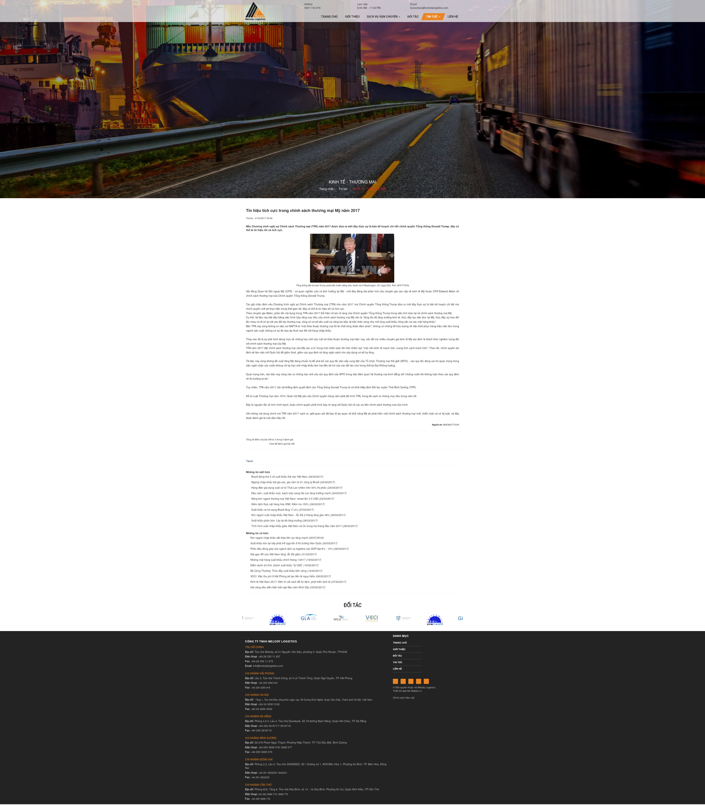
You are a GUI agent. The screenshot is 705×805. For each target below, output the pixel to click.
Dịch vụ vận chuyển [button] (382, 16)
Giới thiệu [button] (352, 16)
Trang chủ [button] (329, 16)
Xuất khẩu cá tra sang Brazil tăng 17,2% (274, 509)
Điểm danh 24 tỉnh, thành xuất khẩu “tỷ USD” (276, 565)
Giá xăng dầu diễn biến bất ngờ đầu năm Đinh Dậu (280, 587)
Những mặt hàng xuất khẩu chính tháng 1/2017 (278, 559)
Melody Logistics (426, 687)
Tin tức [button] (432, 16)
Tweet (249, 461)
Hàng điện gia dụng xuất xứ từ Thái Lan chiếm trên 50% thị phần (289, 487)
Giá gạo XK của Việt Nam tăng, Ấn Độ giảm (275, 554)
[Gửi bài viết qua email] (444, 218)
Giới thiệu (399, 649)
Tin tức (397, 662)
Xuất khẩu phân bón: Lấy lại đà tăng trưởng (276, 520)
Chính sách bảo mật (403, 697)
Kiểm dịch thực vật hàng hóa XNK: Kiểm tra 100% (280, 504)
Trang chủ (400, 642)
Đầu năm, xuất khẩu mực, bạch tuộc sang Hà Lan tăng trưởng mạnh (291, 493)
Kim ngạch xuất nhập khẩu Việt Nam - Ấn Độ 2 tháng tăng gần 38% (290, 515)
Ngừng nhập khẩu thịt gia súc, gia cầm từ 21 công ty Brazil (285, 482)
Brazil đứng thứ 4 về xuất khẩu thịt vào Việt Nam (279, 476)
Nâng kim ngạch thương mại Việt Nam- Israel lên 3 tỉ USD (284, 498)
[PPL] (384, 619)
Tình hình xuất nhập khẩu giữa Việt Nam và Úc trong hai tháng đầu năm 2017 (296, 526)
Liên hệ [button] (453, 16)
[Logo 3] (352, 617)
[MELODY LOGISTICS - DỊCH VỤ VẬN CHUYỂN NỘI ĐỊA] (255, 11)
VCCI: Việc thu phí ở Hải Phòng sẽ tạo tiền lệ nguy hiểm (282, 576)
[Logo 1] (289, 617)
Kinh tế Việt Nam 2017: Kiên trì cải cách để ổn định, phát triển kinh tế (290, 582)
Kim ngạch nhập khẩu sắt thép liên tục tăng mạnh (279, 537)
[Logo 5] (258, 617)
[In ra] (450, 218)
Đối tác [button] (413, 16)
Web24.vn (416, 691)
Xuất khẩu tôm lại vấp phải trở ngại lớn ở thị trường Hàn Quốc (286, 543)
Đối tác (397, 655)
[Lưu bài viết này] (456, 218)
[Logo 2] (321, 617)
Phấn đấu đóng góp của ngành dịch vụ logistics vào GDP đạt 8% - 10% (291, 548)
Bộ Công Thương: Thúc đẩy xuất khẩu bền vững (278, 571)
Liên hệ (397, 668)
